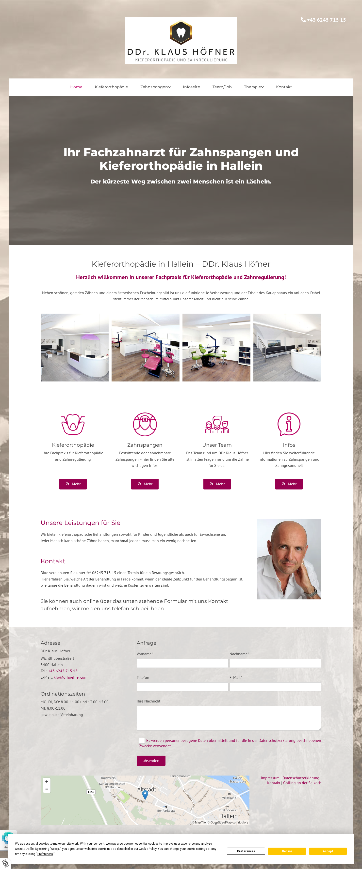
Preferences (246, 851)
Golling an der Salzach (302, 782)
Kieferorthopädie (111, 87)
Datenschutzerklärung (300, 777)
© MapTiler (199, 822)
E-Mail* (236, 677)
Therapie (252, 87)
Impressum (270, 777)
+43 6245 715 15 (63, 670)
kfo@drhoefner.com (70, 677)
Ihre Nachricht (148, 701)
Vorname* (145, 654)
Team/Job (222, 87)
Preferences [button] (45, 854)
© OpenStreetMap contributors (228, 822)
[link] (155, 87)
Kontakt (284, 87)
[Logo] (181, 40)
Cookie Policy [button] (147, 849)
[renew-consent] (5, 863)
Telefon (143, 677)
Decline (287, 851)
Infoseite (191, 87)
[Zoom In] (46, 781)
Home (76, 87)
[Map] (145, 800)
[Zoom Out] (46, 789)
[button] (73, 484)
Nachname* (239, 654)
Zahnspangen (154, 87)
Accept (328, 851)
